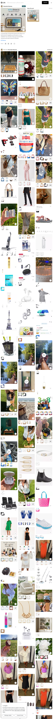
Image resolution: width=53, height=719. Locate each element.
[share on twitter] (11, 44)
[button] (51, 2)
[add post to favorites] (24, 30)
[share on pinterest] (8, 44)
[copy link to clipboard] (14, 44)
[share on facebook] (6, 44)
